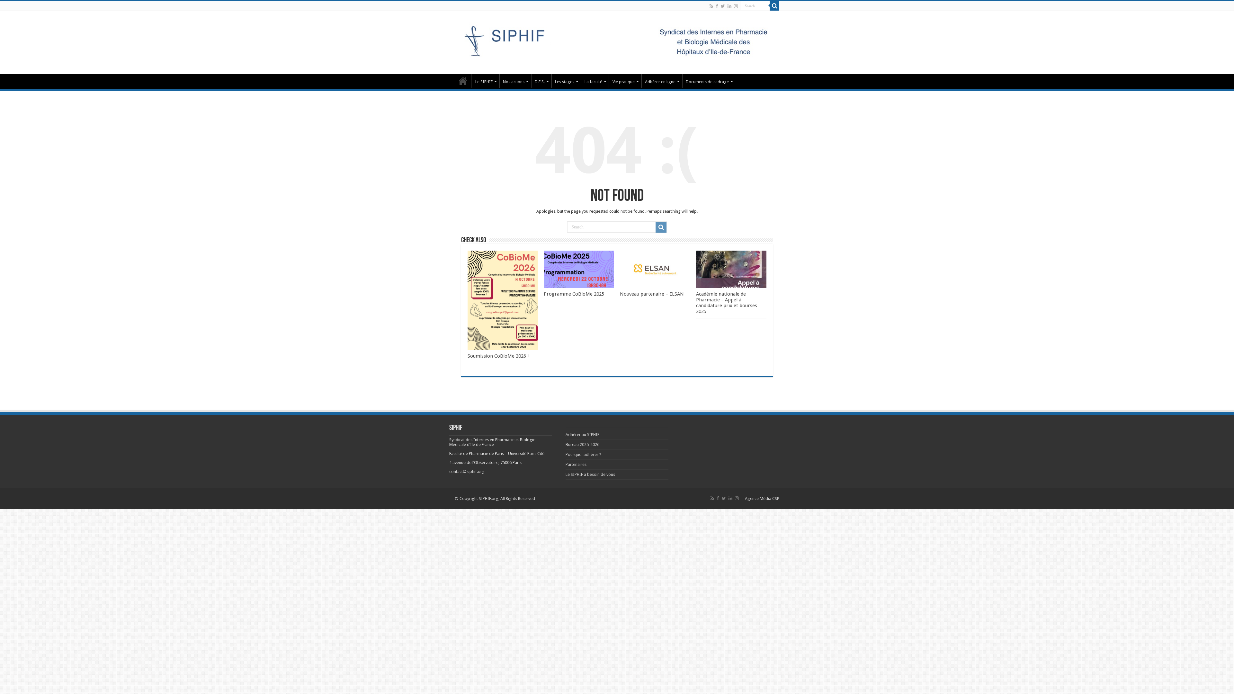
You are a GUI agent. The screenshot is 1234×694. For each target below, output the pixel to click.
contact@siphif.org (467, 471)
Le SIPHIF (484, 81)
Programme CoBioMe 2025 (574, 294)
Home (463, 81)
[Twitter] (723, 6)
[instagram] (735, 6)
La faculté (593, 81)
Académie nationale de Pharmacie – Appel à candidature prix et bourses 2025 (726, 302)
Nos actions (513, 81)
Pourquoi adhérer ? (583, 454)
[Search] (774, 6)
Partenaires (576, 464)
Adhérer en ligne (660, 81)
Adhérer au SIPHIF (582, 434)
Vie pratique (624, 81)
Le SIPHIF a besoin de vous (590, 474)
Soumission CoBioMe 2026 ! (498, 356)
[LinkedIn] (729, 6)
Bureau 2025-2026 (582, 444)
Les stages (564, 81)
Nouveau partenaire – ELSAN (652, 294)
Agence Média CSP (762, 498)
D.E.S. (540, 81)
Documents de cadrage (707, 81)
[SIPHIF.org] (617, 41)
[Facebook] (717, 6)
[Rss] (711, 6)
